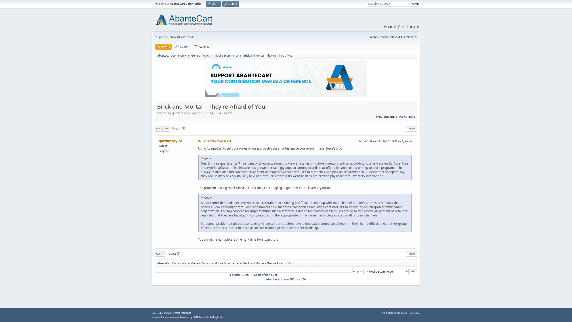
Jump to (357, 271)
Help (382, 312)
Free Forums (171, 317)
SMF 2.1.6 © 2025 (162, 312)
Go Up (160, 253)
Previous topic (386, 117)
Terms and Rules (397, 312)
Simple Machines (182, 312)
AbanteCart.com (277, 279)
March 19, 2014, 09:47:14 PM (214, 141)
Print (411, 128)
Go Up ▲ (415, 312)
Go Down (162, 128)
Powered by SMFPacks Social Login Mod (202, 317)
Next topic (407, 117)
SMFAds (156, 317)
